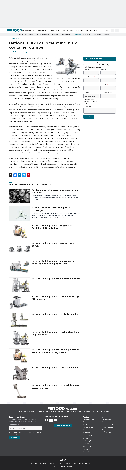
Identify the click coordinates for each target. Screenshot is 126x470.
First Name (87, 69)
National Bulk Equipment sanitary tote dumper (53, 244)
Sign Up (14, 437)
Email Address (89, 77)
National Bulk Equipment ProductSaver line (55, 367)
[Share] (15, 175)
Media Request (71, 463)
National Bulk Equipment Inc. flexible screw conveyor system (55, 386)
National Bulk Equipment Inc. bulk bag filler (55, 314)
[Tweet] (24, 175)
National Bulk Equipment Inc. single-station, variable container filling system (56, 351)
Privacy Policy (82, 463)
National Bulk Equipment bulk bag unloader (56, 279)
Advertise (43, 463)
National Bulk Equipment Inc (23, 52)
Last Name (104, 69)
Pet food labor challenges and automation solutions (55, 191)
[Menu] (117, 30)
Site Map (92, 463)
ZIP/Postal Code (106, 92)
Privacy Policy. (30, 434)
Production (14, 39)
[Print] (10, 175)
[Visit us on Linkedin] (51, 420)
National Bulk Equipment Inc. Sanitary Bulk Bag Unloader (55, 333)
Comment (87, 106)
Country (86, 92)
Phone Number (105, 77)
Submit (89, 117)
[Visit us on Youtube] (55, 420)
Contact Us (60, 463)
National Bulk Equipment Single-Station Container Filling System (53, 226)
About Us (51, 463)
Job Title (104, 85)
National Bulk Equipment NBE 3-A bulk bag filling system (55, 297)
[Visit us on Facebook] (46, 420)
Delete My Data (63, 425)
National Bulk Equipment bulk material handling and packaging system (53, 262)
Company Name (89, 85)
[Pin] (28, 175)
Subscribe (34, 463)
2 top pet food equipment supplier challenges (51, 209)
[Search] (112, 30)
